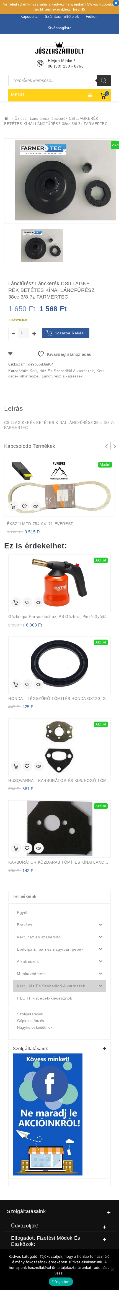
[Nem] (112, 1269)
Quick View (36, 506)
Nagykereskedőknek (35, 1027)
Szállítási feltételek (62, 16)
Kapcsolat (29, 16)
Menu (17, 94)
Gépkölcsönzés (30, 1021)
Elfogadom (60, 1281)
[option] (42, 246)
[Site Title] (59, 47)
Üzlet (19, 118)
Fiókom (92, 16)
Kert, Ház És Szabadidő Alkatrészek (62, 371)
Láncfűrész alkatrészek (62, 376)
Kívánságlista (60, 28)
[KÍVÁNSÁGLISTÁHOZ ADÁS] (25, 506)
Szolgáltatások (30, 1014)
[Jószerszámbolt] (7, 118)
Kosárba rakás (69, 333)
